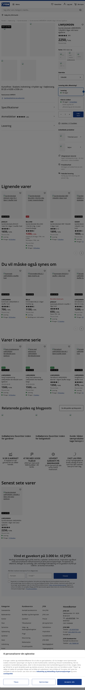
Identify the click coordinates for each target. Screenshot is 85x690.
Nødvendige (43, 682)
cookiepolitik (8, 674)
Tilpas (16, 682)
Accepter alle (69, 682)
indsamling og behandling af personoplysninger (53, 671)
